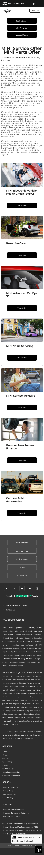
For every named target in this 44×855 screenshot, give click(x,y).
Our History (6, 758)
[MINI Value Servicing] (22, 330)
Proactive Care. (16, 243)
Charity (5, 765)
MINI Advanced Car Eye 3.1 (21, 295)
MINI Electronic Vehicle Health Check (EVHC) (21, 192)
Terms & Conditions (10, 787)
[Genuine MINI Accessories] (22, 482)
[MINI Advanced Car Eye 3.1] (22, 277)
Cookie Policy (7, 798)
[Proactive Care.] (22, 227)
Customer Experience (11, 776)
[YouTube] (22, 588)
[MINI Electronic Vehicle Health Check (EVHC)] (22, 175)
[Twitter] (14, 588)
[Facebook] (6, 588)
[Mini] (7, 11)
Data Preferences (9, 794)
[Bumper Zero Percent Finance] (22, 429)
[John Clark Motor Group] (13, 3)
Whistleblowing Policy (11, 816)
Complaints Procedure (11, 772)
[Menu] (39, 4)
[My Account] (33, 4)
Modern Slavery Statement (13, 809)
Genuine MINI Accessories (15, 500)
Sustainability (7, 769)
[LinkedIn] (29, 588)
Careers (5, 755)
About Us (6, 751)
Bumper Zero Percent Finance (20, 447)
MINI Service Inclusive (20, 395)
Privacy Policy (7, 791)
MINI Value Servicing (19, 345)
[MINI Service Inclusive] (22, 380)
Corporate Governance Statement (15, 813)
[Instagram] (37, 588)
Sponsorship (7, 762)
